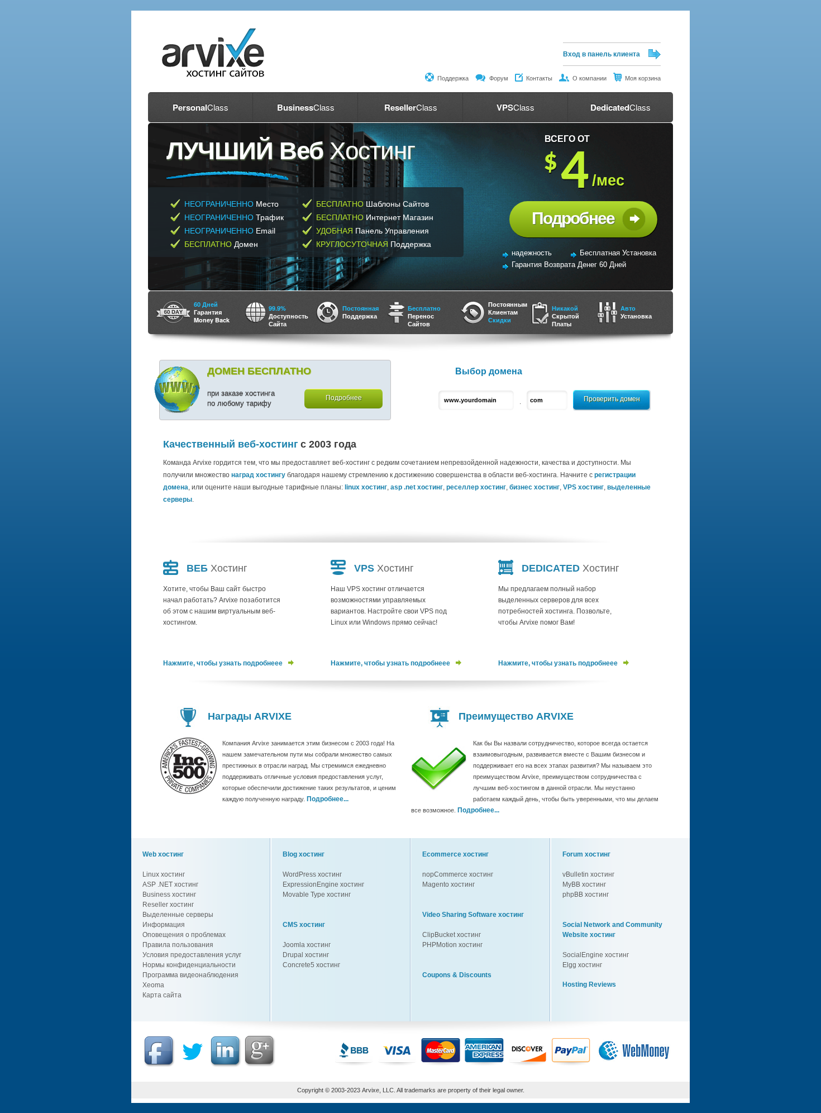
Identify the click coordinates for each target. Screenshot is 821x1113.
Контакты (537, 78)
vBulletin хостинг (588, 874)
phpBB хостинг (585, 894)
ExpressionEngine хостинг (323, 884)
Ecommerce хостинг (455, 854)
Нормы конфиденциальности (189, 965)
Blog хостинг (303, 854)
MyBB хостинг (584, 884)
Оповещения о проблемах (184, 935)
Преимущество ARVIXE (516, 716)
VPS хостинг (583, 487)
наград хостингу (258, 475)
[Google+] (261, 1067)
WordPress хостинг (312, 874)
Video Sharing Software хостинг (473, 915)
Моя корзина (641, 78)
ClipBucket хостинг (451, 935)
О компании (588, 78)
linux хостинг (366, 487)
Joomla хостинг (307, 945)
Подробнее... (328, 799)
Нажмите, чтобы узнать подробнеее (223, 663)
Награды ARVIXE (250, 716)
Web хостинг (163, 854)
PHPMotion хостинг (452, 945)
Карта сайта (162, 995)
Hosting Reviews (589, 984)
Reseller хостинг (168, 905)
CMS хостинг (304, 925)
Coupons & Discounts (456, 975)
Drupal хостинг (306, 955)
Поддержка (451, 78)
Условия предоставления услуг (191, 955)
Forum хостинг (586, 854)
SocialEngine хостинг (595, 955)
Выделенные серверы (177, 915)
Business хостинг (169, 894)
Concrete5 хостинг (311, 965)
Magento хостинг (448, 884)
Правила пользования (177, 945)
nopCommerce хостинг (457, 874)
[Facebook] (160, 1065)
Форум (497, 78)
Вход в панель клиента (601, 54)
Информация (163, 925)
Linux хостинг (163, 874)
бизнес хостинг (534, 487)
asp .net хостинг (416, 487)
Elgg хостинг (582, 965)
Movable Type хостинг (317, 894)
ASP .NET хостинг (170, 884)
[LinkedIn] (225, 1065)
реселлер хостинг (476, 487)
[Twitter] (192, 1065)
